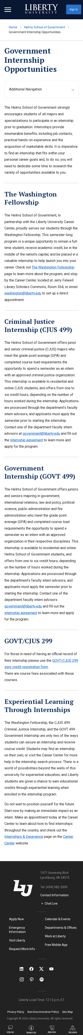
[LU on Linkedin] (23, 968)
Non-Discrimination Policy (43, 1011)
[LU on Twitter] (43, 968)
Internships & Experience (23, 837)
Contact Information (54, 895)
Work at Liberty (55, 936)
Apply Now (16, 919)
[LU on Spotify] (43, 979)
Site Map (67, 1011)
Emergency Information (17, 930)
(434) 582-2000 (57, 887)
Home (13, 27)
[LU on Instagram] (24, 979)
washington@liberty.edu (22, 293)
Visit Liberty (17, 940)
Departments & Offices (61, 927)
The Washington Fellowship (53, 267)
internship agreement (26, 440)
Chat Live (51, 903)
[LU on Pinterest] (34, 979)
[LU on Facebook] (33, 968)
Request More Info (22, 949)
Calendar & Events (57, 919)
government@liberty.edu (41, 433)
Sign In (73, 9)
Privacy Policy (15, 1011)
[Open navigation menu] (7, 9)
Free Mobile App (56, 945)
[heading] (43, 89)
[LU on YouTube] (53, 968)
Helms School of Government (44, 27)
